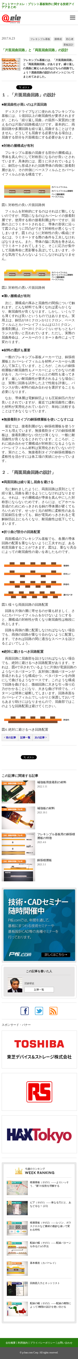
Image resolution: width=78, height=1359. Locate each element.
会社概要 (11, 1342)
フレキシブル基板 (40, 39)
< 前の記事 (10, 737)
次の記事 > (41, 737)
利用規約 (23, 1342)
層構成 (58, 39)
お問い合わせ (64, 1342)
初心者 (69, 39)
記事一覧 (25, 737)
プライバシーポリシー (42, 1342)
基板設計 (68, 44)
